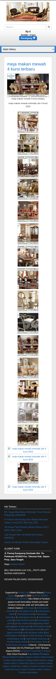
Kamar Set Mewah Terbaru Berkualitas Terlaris (26, 542)
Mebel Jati (23, 592)
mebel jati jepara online (32, 632)
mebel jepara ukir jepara (17, 645)
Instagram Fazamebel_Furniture (35, 651)
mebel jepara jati (15, 629)
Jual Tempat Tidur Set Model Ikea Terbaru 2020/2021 (23, 536)
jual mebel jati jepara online (37, 635)
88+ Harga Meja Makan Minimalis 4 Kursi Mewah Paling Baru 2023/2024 (27, 513)
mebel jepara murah (26, 611)
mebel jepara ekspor (27, 617)
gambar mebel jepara (24, 623)
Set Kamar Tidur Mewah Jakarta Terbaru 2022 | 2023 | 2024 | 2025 (26, 528)
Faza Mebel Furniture (38, 654)
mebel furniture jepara (25, 620)
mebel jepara (29, 608)
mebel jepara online (32, 629)
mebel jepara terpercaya (36, 638)
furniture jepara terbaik (17, 641)
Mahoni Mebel (18, 564)
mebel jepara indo (40, 626)
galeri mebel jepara (22, 626)
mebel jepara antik (24, 614)
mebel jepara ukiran (39, 641)
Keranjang (27, 38)
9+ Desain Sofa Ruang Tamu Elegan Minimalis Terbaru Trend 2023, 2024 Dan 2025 (26, 521)
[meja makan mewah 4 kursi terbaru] (28, 85)
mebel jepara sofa (15, 638)
